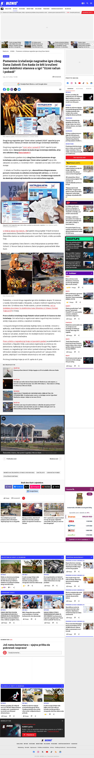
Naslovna (5, 51)
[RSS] (87, 83)
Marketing (21, 747)
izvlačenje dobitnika (11, 476)
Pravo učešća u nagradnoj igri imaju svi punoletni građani (25, 341)
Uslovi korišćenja (71, 747)
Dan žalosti (41, 472)
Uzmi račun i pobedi (30, 147)
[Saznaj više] (62, 720)
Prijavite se (30, 735)
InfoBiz (12, 51)
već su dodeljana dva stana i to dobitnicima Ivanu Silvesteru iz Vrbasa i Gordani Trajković (30, 308)
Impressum (33, 747)
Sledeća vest (54, 459)
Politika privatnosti (60, 747)
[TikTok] (83, 83)
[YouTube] (80, 83)
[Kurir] (9, 3)
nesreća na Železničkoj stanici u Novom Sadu (19, 472)
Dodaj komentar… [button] (14, 653)
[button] (57, 76)
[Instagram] (72, 83)
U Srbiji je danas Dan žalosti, (14, 231)
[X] (76, 83)
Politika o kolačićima (43, 747)
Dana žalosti (24, 153)
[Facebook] (68, 83)
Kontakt (27, 747)
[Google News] (91, 83)
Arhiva (52, 747)
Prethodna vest (11, 459)
